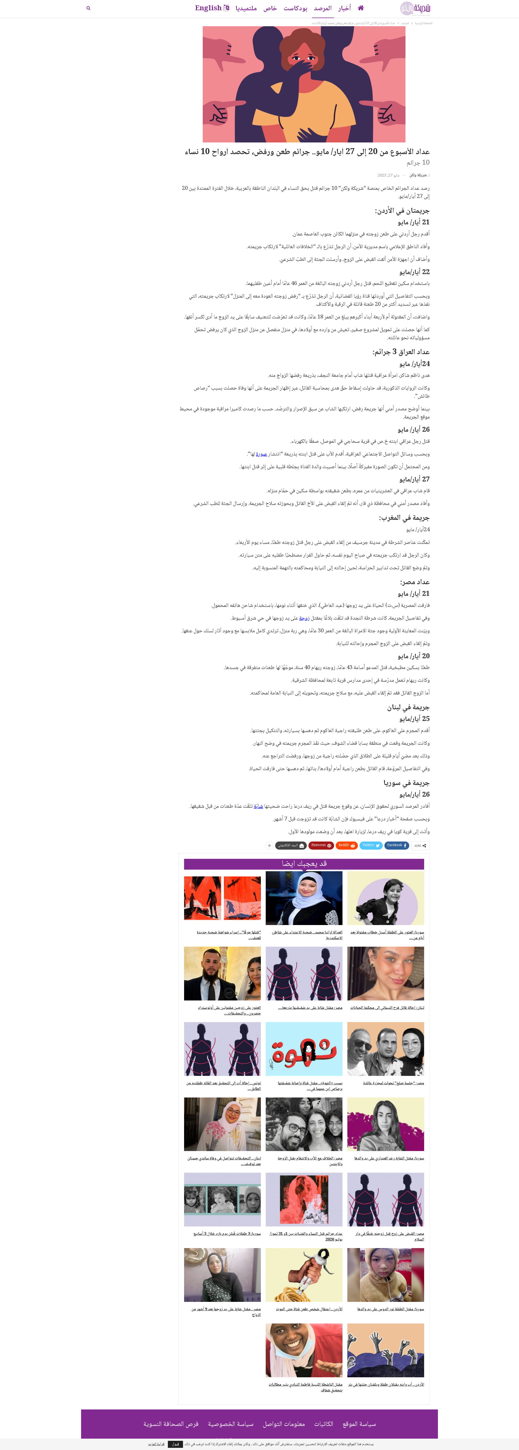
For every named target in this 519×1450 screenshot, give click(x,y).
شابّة (258, 806)
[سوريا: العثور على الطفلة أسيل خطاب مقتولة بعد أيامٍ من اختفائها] (385, 898)
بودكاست (295, 9)
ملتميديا (246, 9)
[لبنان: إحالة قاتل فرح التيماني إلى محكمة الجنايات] (385, 973)
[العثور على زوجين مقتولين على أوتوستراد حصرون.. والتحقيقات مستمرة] (222, 973)
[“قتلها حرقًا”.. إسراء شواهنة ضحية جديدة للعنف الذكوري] (222, 898)
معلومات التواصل (284, 1424)
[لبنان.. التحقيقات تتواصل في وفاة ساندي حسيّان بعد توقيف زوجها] (222, 1124)
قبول (175, 1444)
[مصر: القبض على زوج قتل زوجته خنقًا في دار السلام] (385, 1199)
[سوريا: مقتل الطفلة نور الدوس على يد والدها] (385, 1275)
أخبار (344, 9)
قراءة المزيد (156, 1444)
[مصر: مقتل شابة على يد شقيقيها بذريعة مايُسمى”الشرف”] (304, 973)
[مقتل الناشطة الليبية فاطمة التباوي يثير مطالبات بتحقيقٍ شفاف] (304, 1350)
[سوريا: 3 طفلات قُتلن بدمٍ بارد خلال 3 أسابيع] (222, 1199)
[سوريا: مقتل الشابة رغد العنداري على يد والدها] (385, 1124)
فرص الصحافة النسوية (171, 1424)
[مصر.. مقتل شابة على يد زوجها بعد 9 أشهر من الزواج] (222, 1275)
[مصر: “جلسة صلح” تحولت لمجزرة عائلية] (385, 1049)
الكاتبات (323, 1424)
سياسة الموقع (359, 1424)
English (208, 9)
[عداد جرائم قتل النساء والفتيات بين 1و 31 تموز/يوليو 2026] (304, 1199)
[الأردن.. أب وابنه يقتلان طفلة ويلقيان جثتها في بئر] (385, 1350)
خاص (270, 9)
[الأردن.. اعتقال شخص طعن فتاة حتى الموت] (304, 1275)
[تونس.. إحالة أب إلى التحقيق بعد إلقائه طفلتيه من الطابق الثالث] (222, 1049)
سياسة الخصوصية (231, 1424)
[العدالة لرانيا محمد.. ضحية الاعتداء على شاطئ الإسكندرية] (304, 898)
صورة (261, 454)
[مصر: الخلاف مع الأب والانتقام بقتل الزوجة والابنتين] (304, 1124)
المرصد (323, 9)
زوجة (304, 618)
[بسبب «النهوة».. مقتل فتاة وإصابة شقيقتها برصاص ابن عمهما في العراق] (304, 1049)
